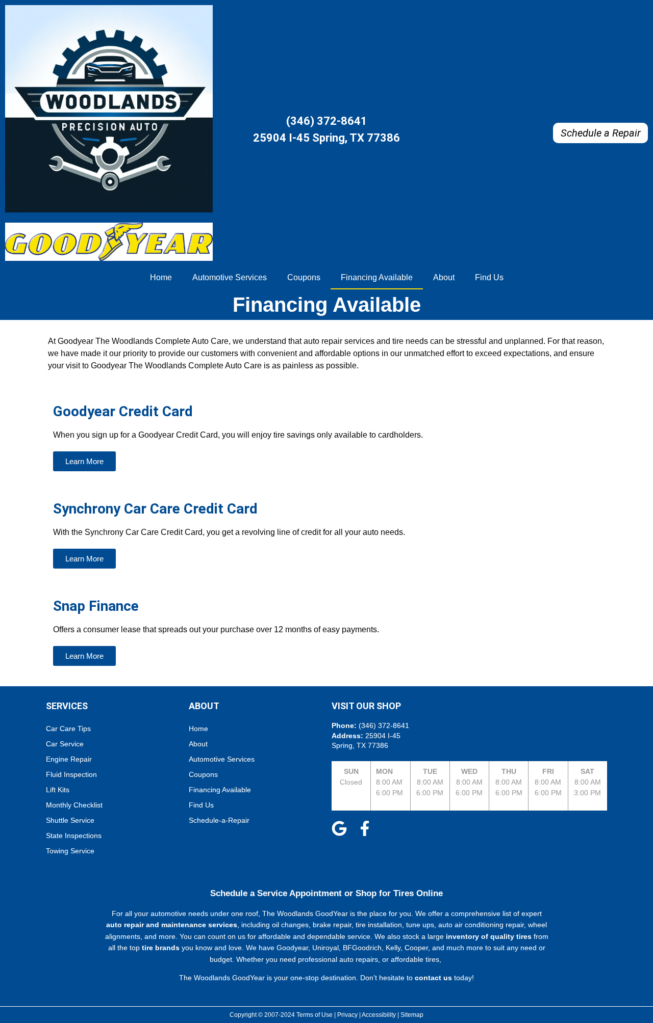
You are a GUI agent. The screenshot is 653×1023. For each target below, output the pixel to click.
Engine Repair (69, 759)
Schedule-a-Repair (219, 820)
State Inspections (74, 835)
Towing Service (70, 851)
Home (161, 277)
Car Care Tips (68, 728)
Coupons (303, 277)
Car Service (65, 744)
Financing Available (377, 277)
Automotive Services (229, 277)
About (444, 277)
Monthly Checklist (74, 805)
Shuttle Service (70, 820)
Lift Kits (57, 790)
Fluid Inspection (71, 774)
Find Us (489, 277)
